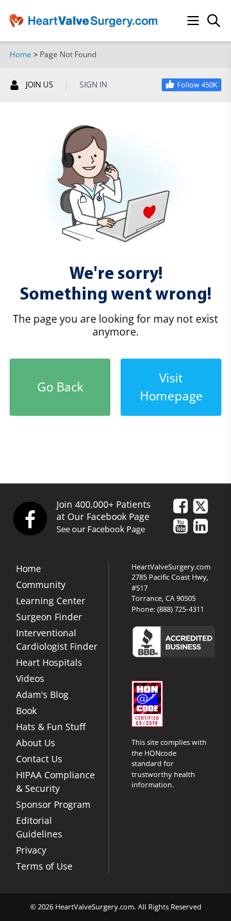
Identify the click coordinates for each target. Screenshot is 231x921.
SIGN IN (93, 85)
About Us (35, 743)
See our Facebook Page (100, 529)
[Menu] (193, 20)
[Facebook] (29, 518)
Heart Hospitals (49, 662)
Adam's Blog (42, 694)
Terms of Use (44, 866)
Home (20, 54)
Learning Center (50, 601)
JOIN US (39, 85)
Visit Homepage (171, 387)
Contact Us (39, 759)
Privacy (31, 850)
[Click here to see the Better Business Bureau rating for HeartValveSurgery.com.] (176, 641)
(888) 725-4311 (180, 609)
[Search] (213, 20)
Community (40, 584)
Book (26, 710)
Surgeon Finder (49, 617)
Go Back (60, 387)
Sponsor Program (53, 804)
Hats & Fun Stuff (50, 726)
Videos (30, 678)
